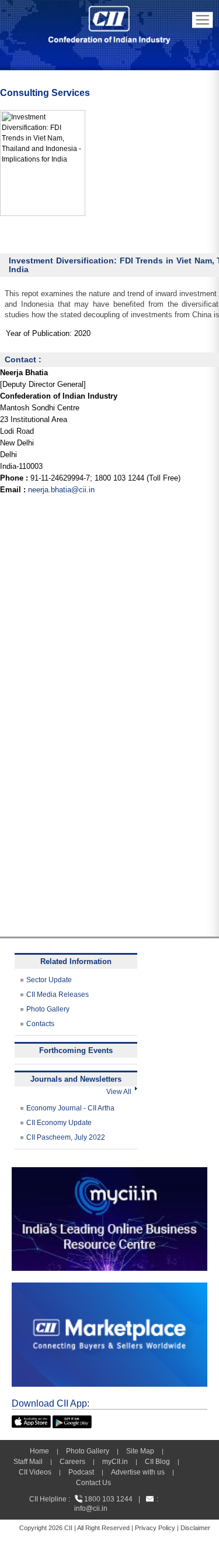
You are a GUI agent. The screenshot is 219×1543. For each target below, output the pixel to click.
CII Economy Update (59, 1123)
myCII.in (115, 1462)
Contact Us (93, 1483)
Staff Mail (28, 1462)
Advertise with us (138, 1472)
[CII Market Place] (109, 1288)
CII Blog (157, 1462)
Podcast (81, 1472)
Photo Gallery (47, 1009)
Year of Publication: (39, 333)
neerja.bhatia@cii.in (61, 489)
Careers (72, 1462)
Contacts (40, 1024)
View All (120, 1092)
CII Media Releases (57, 994)
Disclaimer (195, 1527)
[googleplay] (72, 1421)
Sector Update (49, 980)
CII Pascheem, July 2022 (65, 1137)
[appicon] (31, 1421)
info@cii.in (90, 1508)
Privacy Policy (155, 1527)
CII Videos (35, 1472)
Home (39, 1451)
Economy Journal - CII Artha (70, 1108)
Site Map (140, 1451)
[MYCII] (109, 1172)
